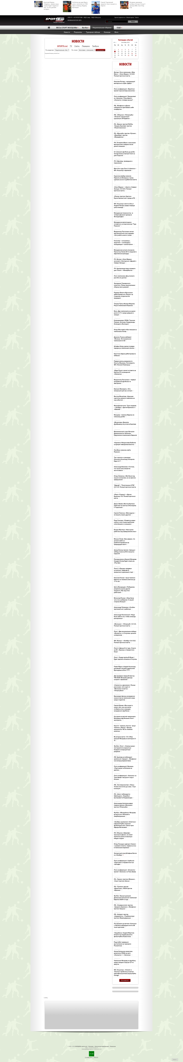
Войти (137, 17)
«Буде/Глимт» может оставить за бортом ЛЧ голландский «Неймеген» (125, 372)
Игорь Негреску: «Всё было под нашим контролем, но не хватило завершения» (125, 477)
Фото (116, 32)
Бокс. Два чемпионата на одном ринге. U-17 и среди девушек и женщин (124, 313)
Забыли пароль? (130, 17)
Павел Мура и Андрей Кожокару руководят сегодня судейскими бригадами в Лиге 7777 (125, 668)
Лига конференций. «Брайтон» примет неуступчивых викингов (125, 90)
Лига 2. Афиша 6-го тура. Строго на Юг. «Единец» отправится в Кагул (125, 650)
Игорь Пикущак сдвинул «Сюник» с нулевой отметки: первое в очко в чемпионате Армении (125, 845)
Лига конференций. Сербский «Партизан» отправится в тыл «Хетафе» (124, 862)
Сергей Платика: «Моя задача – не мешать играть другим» (124, 514)
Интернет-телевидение (59, 22)
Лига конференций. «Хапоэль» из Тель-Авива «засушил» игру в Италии (125, 777)
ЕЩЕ (119, 27)
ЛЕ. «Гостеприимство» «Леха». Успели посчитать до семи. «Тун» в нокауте (125, 786)
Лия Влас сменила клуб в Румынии (122, 451)
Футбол (85, 27)
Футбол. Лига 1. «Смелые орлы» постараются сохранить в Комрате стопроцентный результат (124, 748)
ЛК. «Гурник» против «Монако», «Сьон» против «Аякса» (124, 880)
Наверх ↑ (175, 1059)
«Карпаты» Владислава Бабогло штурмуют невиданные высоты (125, 443)
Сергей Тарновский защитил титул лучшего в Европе (108, 4)
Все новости (124, 980)
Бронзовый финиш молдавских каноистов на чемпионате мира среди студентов (124, 698)
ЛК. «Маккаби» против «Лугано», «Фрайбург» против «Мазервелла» (125, 135)
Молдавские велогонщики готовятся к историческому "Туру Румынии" (125, 224)
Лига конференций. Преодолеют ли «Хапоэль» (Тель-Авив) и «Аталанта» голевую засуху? (125, 98)
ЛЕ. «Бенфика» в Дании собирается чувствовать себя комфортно (124, 107)
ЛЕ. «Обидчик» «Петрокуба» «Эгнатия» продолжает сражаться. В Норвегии (123, 116)
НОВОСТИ (70, 17)
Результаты (78, 32)
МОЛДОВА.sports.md (81, 1046)
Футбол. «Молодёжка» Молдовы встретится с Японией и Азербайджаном (125, 814)
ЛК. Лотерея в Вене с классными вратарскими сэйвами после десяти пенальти (125, 144)
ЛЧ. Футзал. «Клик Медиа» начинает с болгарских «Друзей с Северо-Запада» (125, 261)
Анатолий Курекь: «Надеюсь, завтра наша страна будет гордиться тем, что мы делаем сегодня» (51, 6)
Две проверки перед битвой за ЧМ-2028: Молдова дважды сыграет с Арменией (124, 677)
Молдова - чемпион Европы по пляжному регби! (124, 415)
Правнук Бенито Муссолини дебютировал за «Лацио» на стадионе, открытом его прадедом (123, 295)
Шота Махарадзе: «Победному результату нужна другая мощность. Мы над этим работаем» (124, 589)
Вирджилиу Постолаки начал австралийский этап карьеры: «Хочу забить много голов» (124, 233)
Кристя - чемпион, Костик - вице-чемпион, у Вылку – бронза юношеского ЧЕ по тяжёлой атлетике (125, 728)
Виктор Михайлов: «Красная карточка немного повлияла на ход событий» (124, 398)
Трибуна (95, 46)
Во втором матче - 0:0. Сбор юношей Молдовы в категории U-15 (125, 738)
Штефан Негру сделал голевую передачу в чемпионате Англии (125, 347)
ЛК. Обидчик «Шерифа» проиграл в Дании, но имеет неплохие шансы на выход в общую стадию (123, 835)
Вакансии (113, 1046)
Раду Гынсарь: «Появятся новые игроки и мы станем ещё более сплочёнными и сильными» (124, 522)
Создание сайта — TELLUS (91, 1057)
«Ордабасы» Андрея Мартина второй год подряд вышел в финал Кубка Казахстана (124, 934)
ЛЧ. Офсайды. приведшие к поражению (123, 162)
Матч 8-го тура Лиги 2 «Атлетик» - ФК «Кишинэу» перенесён (125, 169)
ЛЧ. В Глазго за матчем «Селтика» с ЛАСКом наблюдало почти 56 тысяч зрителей (125, 925)
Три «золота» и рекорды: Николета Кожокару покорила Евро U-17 (124, 459)
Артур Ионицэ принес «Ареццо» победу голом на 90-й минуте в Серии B (124, 551)
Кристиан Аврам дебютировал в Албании (125, 354)
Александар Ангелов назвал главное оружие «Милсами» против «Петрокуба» (123, 805)
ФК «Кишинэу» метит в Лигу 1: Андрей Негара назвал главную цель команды (124, 205)
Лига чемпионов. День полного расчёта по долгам (124, 277)
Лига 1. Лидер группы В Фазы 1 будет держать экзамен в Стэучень (125, 659)
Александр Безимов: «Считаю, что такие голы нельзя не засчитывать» (124, 468)
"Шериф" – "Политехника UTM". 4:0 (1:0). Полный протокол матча (125, 487)
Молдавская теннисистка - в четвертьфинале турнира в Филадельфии (123, 214)
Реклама (90, 1046)
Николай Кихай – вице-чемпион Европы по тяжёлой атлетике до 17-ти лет (124, 579)
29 (135, 55)
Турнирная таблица (93, 32)
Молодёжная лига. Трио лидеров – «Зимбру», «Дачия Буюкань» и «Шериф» (125, 407)
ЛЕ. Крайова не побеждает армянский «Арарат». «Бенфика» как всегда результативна (125, 759)
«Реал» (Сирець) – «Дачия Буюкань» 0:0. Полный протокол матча (124, 496)
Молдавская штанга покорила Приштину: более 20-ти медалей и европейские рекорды (125, 251)
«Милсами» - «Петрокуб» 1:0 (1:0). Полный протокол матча (125, 625)
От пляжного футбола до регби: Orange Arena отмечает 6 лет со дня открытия (124, 153)
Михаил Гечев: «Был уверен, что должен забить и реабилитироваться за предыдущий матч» (124, 541)
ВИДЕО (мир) (87, 17)
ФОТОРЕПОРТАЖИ (78, 17)
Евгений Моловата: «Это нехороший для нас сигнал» (124, 390)
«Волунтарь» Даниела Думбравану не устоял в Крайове (125, 424)
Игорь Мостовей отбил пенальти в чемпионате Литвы (125, 330)
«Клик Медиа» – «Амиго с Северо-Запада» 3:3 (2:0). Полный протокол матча (125, 188)
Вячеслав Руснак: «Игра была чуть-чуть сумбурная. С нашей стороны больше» (124, 599)
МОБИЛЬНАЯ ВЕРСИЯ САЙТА (74, 20)
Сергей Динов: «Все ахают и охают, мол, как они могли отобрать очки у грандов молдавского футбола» (123, 708)
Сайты (76, 46)
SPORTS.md (62, 46)
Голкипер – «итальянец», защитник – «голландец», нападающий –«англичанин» (124, 242)
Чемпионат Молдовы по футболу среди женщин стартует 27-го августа (125, 962)
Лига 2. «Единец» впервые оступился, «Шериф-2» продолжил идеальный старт (124, 570)
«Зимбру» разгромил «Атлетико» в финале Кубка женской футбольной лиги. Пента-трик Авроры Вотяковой (125, 824)
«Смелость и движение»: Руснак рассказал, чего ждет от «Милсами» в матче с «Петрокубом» (124, 687)
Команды (107, 32)
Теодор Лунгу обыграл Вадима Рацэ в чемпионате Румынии (124, 304)
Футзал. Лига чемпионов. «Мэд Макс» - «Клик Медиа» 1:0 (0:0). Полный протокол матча (124, 74)
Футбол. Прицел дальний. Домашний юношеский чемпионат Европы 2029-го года (125, 897)
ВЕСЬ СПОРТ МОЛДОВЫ (66, 27)
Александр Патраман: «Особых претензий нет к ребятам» (124, 608)
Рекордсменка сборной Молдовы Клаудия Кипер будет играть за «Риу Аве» (125, 561)
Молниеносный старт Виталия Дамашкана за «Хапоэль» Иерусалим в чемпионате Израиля (125, 434)
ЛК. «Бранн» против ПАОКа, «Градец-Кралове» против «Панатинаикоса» (123, 126)
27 (128, 55)
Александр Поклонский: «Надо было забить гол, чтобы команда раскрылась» (125, 616)
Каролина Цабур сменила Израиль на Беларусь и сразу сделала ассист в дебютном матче (125, 178)
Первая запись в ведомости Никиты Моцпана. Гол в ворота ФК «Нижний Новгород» (124, 363)
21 (132, 53)
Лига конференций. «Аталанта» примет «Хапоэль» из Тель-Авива (125, 871)
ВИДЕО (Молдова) (96, 17)
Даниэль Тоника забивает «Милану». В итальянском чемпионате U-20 (122, 338)
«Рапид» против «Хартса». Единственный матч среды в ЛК (125, 197)
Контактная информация (102, 1046)
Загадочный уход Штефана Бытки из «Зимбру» (125, 854)
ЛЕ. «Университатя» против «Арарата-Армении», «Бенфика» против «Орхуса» (125, 907)
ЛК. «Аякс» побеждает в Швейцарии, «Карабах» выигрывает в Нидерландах (124, 796)
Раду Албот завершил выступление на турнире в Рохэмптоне (122, 944)
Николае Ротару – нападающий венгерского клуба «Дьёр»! (124, 82)
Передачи (86, 46)
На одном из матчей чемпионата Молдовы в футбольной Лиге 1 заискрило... (125, 718)
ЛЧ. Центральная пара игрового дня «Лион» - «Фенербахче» (124, 269)
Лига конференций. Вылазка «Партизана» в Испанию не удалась (123, 768)
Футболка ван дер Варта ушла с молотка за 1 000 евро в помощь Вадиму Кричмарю (80, 5)
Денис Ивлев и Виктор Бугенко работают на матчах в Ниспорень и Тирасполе (125, 505)
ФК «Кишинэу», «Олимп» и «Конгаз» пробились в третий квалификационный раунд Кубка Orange (125, 972)
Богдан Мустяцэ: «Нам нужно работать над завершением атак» (125, 531)
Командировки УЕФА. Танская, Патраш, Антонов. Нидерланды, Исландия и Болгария (124, 322)
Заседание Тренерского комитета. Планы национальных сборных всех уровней (124, 285)
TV (71, 46)
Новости (67, 32)
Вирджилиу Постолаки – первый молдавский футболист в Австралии (125, 381)
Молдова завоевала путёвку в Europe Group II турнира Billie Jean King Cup (137, 5)
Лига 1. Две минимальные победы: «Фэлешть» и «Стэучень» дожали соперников (125, 633)
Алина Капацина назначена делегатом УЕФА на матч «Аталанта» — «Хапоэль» (123, 953)
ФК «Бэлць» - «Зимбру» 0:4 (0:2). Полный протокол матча (125, 641)
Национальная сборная (102, 27)
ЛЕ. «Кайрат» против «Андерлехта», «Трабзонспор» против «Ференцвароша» (124, 916)
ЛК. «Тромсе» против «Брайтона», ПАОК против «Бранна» (123, 888)
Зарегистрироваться (119, 17)
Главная (49, 27)
